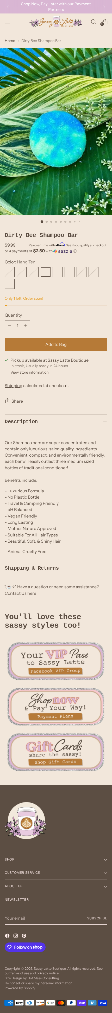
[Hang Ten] (46, 272)
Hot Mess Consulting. (44, 978)
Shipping (13, 385)
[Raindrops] (22, 272)
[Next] (104, 6)
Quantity (13, 315)
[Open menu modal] (7, 21)
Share (17, 401)
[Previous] (8, 6)
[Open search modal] (93, 21)
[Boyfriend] (93, 272)
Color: (20, 261)
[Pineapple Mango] (34, 272)
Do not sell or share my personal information (38, 983)
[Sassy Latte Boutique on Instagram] (16, 936)
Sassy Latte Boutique (50, 968)
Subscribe (97, 918)
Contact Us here (20, 593)
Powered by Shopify (20, 988)
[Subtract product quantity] (9, 325)
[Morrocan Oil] (10, 284)
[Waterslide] (10, 272)
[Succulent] (69, 272)
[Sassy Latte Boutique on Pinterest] (24, 936)
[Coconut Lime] (81, 272)
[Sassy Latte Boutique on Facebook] (8, 936)
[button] (56, 251)
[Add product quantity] (25, 325)
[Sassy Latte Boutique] (56, 22)
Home (10, 40)
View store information (29, 372)
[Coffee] (58, 272)
